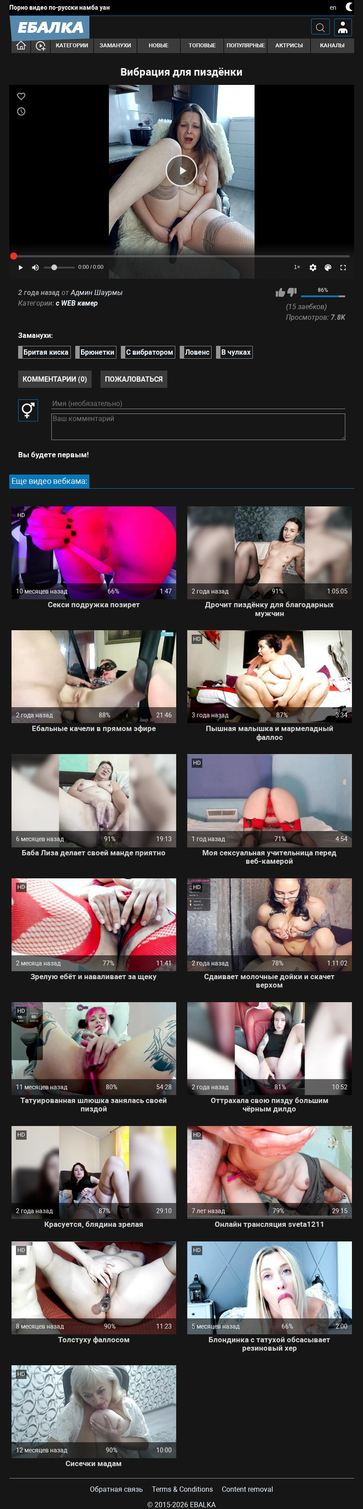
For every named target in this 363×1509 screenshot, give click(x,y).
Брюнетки (97, 352)
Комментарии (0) (55, 379)
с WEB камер (77, 303)
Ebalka (203, 1505)
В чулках (236, 352)
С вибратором (149, 352)
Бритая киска (46, 352)
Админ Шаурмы (97, 292)
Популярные (246, 45)
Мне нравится (280, 292)
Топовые (202, 45)
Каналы (332, 45)
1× (297, 267)
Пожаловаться (134, 379)
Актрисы (289, 45)
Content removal (247, 1489)
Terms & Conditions (182, 1489)
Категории (72, 45)
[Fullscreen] (343, 267)
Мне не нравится (292, 292)
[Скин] (328, 267)
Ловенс (197, 352)
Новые (158, 45)
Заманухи (115, 45)
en (333, 7)
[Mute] (35, 267)
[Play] (181, 171)
